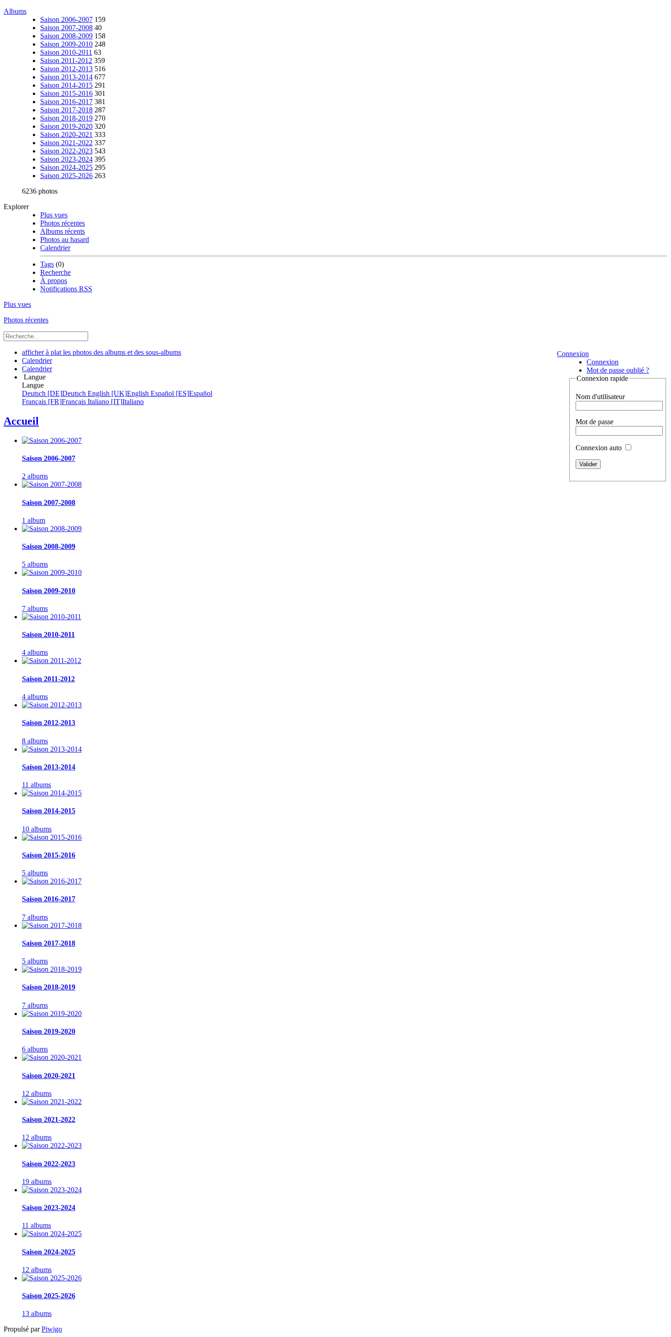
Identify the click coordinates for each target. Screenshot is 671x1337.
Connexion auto (600, 448)
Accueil (21, 421)
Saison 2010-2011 (66, 52)
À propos (53, 280)
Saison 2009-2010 (66, 44)
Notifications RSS (66, 289)
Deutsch (55, 393)
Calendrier (55, 248)
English (119, 393)
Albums (15, 11)
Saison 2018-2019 (66, 118)
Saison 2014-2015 (66, 85)
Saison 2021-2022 (66, 143)
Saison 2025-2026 (66, 175)
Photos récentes (62, 223)
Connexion (573, 354)
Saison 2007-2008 (66, 28)
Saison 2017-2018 (66, 110)
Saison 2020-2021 (66, 134)
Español (181, 393)
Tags (47, 264)
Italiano (116, 401)
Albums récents (62, 231)
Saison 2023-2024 (66, 159)
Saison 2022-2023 (66, 151)
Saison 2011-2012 (66, 60)
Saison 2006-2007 (66, 19)
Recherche (55, 272)
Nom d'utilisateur (600, 396)
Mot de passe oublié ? (618, 370)
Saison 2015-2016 (66, 93)
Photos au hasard (64, 239)
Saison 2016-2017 (66, 101)
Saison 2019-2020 (66, 126)
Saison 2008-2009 (66, 36)
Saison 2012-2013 (66, 69)
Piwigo (52, 1329)
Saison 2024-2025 (66, 167)
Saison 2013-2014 (66, 77)
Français (55, 401)
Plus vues (54, 215)
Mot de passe (594, 422)
